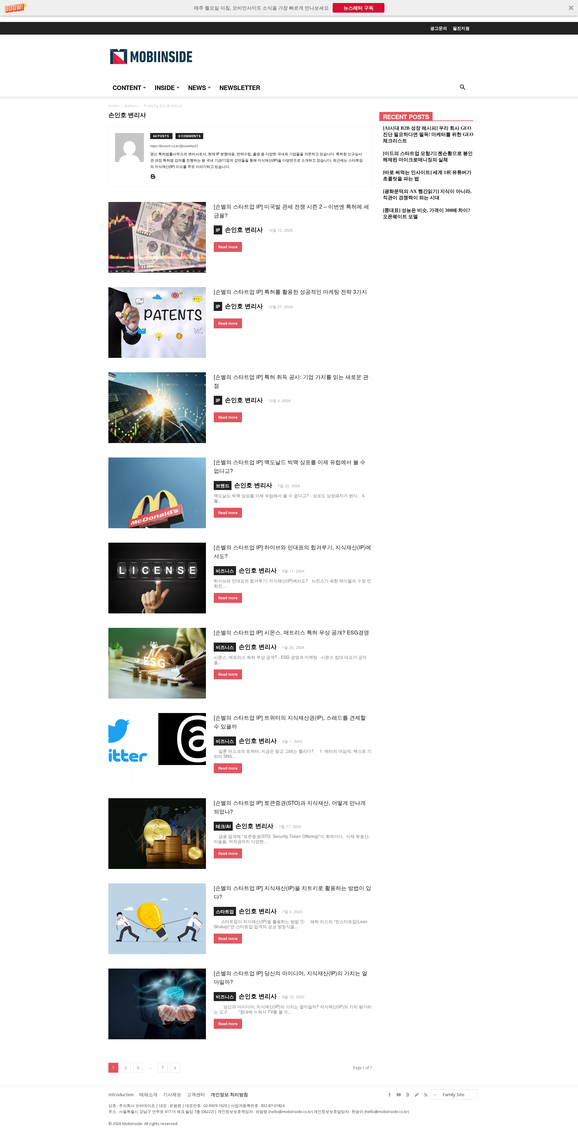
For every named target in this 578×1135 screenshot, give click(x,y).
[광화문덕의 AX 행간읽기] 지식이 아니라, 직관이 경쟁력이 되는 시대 (427, 194)
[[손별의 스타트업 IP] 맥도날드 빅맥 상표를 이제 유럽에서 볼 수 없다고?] (157, 492)
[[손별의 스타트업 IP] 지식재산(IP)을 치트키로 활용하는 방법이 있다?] (157, 918)
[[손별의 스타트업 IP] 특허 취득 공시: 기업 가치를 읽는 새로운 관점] (157, 407)
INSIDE (165, 87)
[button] (289, 8)
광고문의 (438, 28)
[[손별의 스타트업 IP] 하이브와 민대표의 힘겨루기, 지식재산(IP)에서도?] (157, 578)
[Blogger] (154, 177)
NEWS (197, 87)
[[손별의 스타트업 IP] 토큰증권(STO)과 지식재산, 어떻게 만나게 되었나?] (157, 833)
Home (113, 105)
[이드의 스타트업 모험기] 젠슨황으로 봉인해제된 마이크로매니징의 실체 (428, 156)
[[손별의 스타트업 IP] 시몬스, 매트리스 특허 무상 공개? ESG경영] (157, 663)
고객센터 (196, 1094)
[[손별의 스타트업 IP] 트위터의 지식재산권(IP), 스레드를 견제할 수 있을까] (157, 748)
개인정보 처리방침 (229, 1094)
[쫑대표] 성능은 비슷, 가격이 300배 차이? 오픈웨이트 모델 (426, 213)
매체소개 (148, 1094)
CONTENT (127, 87)
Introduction (121, 1094)
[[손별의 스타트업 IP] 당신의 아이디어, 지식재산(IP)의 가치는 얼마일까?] (157, 1004)
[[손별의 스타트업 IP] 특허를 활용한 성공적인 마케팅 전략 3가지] (157, 322)
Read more (228, 247)
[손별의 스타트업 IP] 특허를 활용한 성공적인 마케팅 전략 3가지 (290, 291)
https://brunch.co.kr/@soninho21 (174, 146)
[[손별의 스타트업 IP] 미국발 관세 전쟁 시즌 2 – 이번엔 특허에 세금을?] (157, 237)
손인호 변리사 (244, 229)
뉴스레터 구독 (358, 8)
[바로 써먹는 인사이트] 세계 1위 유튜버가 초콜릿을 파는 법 (427, 175)
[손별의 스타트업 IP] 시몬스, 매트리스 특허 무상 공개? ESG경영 (291, 632)
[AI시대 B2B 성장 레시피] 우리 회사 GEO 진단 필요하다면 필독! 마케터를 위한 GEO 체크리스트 (428, 134)
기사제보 (172, 1094)
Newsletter (239, 87)
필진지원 (461, 28)
